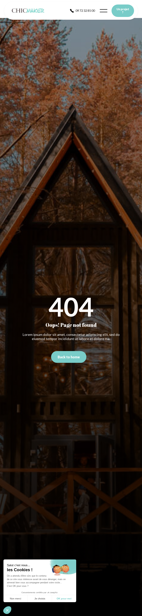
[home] (28, 11)
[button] (103, 10)
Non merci (15, 598)
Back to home (69, 357)
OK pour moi (64, 598)
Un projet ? (123, 10)
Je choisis (39, 598)
